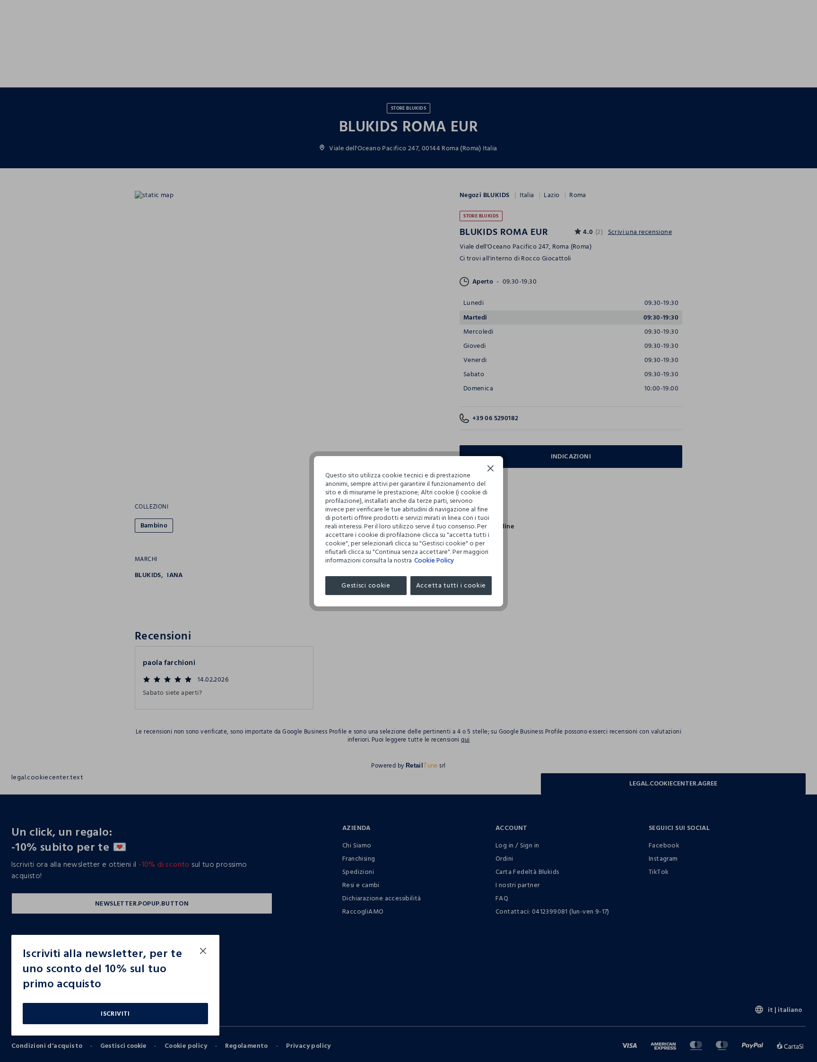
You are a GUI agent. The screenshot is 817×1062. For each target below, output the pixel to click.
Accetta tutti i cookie (451, 585)
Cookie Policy (434, 560)
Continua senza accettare (490, 470)
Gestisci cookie (366, 585)
